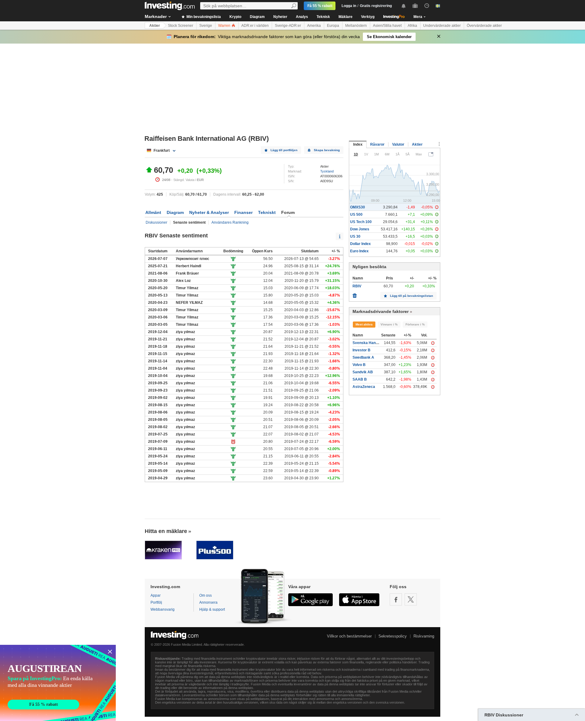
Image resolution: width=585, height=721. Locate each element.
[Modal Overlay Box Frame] (58, 683)
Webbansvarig (163, 609)
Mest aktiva (364, 324)
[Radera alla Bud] (355, 294)
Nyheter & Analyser (209, 212)
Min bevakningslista (203, 17)
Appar (156, 595)
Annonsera (208, 602)
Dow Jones (359, 229)
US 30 (355, 236)
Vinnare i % (389, 324)
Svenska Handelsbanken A (376, 343)
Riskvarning (423, 636)
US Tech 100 (361, 222)
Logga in (349, 6)
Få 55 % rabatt (319, 6)
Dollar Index (360, 244)
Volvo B (359, 365)
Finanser (243, 212)
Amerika (314, 25)
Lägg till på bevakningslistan (411, 295)
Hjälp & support (212, 609)
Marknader (156, 16)
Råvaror (377, 144)
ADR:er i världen (255, 25)
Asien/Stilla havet (387, 25)
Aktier (154, 25)
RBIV (357, 286)
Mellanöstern (356, 25)
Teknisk (323, 17)
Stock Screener (180, 25)
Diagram (257, 17)
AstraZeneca (364, 387)
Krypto (235, 17)
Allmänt (153, 212)
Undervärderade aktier (442, 25)
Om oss (205, 595)
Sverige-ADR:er (288, 25)
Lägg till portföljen (284, 150)
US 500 (356, 214)
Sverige (205, 25)
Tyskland (327, 171)
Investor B (361, 350)
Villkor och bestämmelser (349, 636)
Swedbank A (363, 357)
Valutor (398, 144)
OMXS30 (357, 207)
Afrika (412, 25)
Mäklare (346, 17)
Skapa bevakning (327, 150)
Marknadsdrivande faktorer (381, 311)
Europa (333, 25)
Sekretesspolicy (392, 636)
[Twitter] (411, 599)
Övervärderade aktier (484, 25)
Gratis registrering (376, 6)
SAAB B (360, 379)
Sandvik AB (363, 372)
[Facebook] (396, 599)
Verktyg (367, 17)
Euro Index (359, 251)
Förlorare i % (415, 324)
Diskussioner (156, 222)
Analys (302, 17)
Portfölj (156, 602)
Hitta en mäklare (166, 531)
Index (358, 144)
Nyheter (280, 17)
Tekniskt (267, 212)
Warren (224, 25)
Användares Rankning (230, 222)
